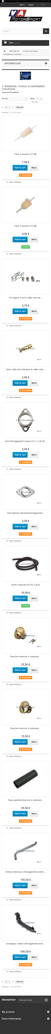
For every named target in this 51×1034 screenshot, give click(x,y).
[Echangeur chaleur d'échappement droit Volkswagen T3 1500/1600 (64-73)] (25, 922)
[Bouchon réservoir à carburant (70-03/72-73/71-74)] (25, 707)
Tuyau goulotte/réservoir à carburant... (25, 800)
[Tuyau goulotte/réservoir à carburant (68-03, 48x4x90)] (25, 779)
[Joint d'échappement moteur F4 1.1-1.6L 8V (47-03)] (25, 420)
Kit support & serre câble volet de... (25, 298)
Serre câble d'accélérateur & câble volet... (25, 369)
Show (32, 98)
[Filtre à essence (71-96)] (25, 133)
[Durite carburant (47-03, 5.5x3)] (25, 564)
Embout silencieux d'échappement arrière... (26, 872)
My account (8, 1011)
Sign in (22, 4)
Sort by (4, 98)
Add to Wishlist (15, 182)
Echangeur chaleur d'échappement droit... (25, 943)
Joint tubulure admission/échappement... (25, 513)
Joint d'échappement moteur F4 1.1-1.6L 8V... (25, 441)
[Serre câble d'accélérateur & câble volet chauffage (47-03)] (25, 348)
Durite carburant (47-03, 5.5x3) (25, 585)
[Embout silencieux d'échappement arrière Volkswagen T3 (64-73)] (25, 851)
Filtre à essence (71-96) (25, 154)
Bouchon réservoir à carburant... (25, 656)
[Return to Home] (4, 51)
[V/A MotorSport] (25, 15)
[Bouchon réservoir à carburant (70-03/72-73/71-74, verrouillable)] (25, 635)
